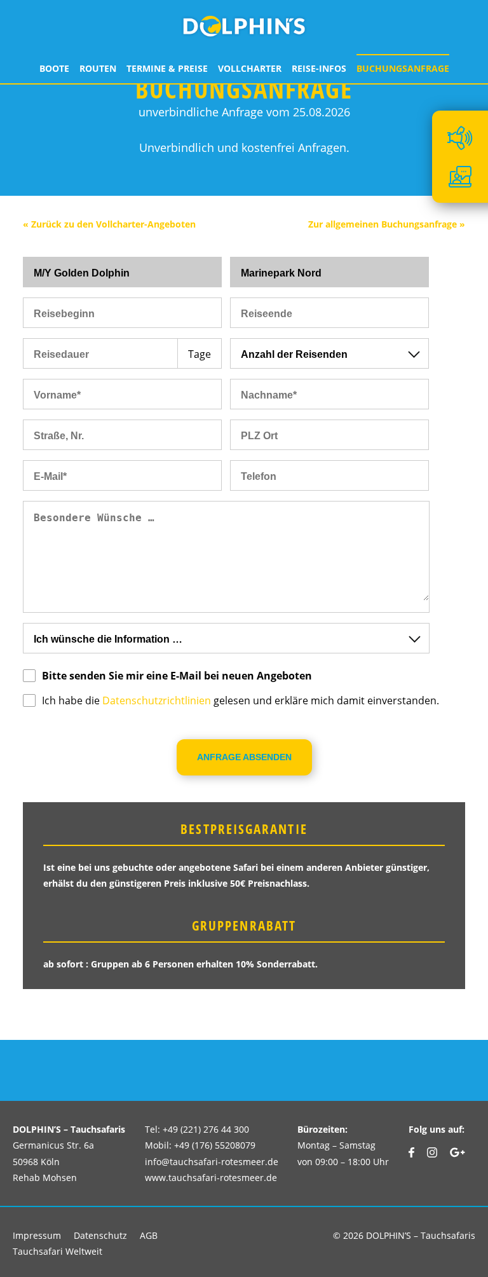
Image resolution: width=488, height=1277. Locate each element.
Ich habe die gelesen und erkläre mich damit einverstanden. (240, 700)
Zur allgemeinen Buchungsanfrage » (386, 224)
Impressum (37, 1235)
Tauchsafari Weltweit (57, 1251)
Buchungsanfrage (402, 68)
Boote (54, 68)
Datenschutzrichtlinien (156, 700)
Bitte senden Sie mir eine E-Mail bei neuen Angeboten (177, 675)
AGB (149, 1235)
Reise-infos (319, 68)
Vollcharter (249, 68)
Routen (97, 68)
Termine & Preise (167, 68)
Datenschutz (100, 1235)
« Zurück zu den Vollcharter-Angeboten (109, 224)
